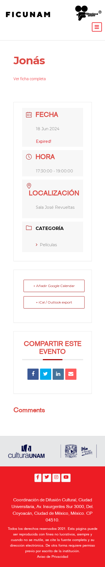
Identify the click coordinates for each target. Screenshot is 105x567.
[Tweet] (45, 374)
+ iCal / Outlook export (54, 302)
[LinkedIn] (58, 374)
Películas (48, 244)
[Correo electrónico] (70, 374)
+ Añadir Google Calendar (54, 286)
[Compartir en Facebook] (33, 374)
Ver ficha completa (29, 79)
